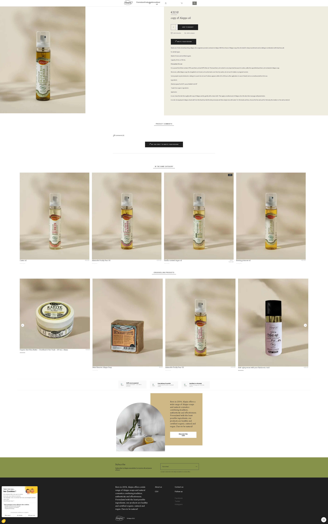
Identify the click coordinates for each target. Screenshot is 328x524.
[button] (176, 33)
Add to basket (188, 27)
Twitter (177, 501)
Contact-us (179, 487)
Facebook (179, 498)
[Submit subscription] (196, 466)
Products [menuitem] (147, 2)
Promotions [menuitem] (140, 2)
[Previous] (22, 325)
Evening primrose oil (243, 260)
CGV (156, 492)
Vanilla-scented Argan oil (173, 260)
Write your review (184, 41)
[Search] (194, 3)
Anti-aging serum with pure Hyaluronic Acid (253, 367)
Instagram (179, 504)
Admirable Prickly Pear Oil (101, 260)
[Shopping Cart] (323, 519)
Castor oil (23, 260)
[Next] (305, 325)
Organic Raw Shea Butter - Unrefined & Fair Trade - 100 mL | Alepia (44, 350)
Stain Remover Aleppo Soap (102, 367)
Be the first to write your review (164, 144)
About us (158, 487)
